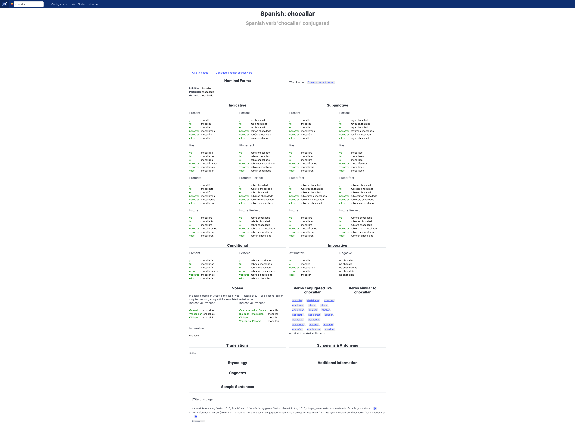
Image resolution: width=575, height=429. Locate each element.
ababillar (297, 300)
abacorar (329, 300)
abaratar (328, 324)
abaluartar (314, 314)
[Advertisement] (279, 47)
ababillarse (313, 300)
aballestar (297, 314)
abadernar (298, 305)
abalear (313, 309)
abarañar (297, 329)
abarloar (330, 329)
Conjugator (57, 4)
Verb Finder (78, 4)
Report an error (198, 421)
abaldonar (298, 309)
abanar (329, 314)
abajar (312, 305)
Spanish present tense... (321, 82)
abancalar (297, 319)
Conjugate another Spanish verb (234, 72)
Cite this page (200, 72)
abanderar (314, 319)
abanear (313, 324)
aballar (326, 309)
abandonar (298, 324)
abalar (324, 305)
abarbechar (313, 329)
